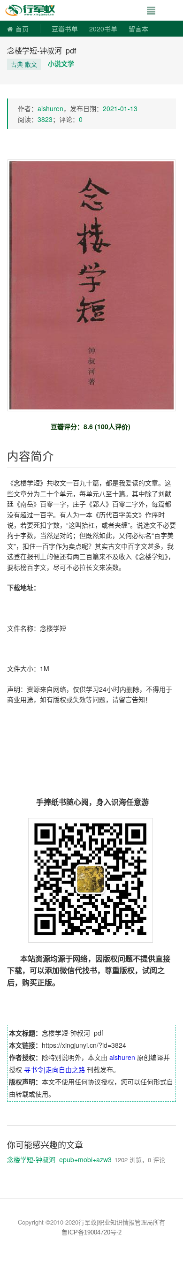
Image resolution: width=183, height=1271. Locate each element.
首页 (22, 28)
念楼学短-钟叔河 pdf (41, 50)
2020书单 (103, 28)
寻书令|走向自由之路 (54, 1069)
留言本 (138, 28)
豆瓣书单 (65, 28)
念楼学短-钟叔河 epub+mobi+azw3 (59, 1159)
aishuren (50, 108)
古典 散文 (24, 64)
